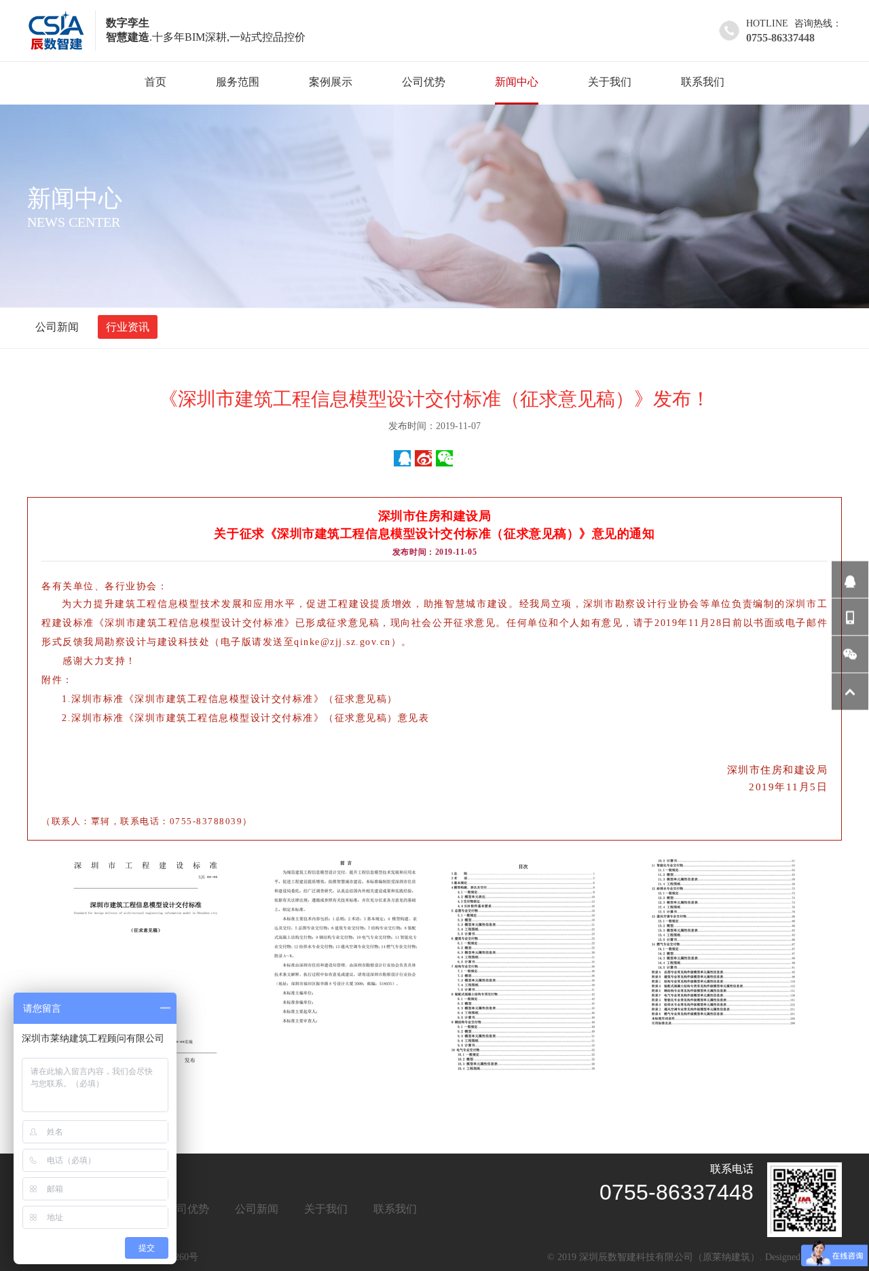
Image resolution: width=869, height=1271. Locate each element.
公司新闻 (57, 327)
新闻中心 (516, 82)
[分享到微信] (444, 458)
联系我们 (702, 82)
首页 (155, 82)
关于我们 (609, 82)
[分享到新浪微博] (423, 458)
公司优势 (423, 82)
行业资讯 (127, 327)
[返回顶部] (850, 692)
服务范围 (237, 82)
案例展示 (330, 82)
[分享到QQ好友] (402, 458)
